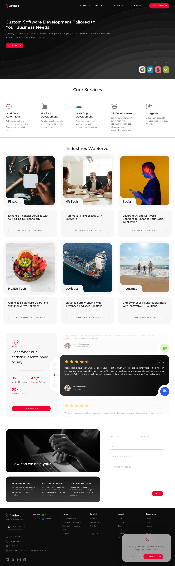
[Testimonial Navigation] (54, 369)
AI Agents (65, 534)
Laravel (149, 518)
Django (148, 522)
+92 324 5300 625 (15, 541)
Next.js (148, 534)
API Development (68, 530)
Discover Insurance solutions (143, 317)
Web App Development (71, 526)
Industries (99, 6)
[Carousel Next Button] (54, 385)
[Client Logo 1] (142, 69)
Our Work (116, 6)
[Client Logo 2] (150, 69)
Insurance (121, 537)
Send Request (158, 6)
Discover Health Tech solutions (29, 317)
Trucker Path (95, 530)
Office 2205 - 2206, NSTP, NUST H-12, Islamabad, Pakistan (28, 550)
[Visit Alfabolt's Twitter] (13, 559)
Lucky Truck (94, 534)
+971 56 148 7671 (14, 536)
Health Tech (122, 530)
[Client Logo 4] (166, 69)
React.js (149, 530)
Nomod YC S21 (95, 518)
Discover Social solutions (143, 230)
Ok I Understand (153, 557)
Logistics (121, 534)
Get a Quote (16, 527)
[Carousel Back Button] (54, 364)
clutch (159, 362)
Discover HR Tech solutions (86, 230)
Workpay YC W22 (96, 522)
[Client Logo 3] (158, 69)
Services (83, 6)
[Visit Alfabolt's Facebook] (25, 559)
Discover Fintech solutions (29, 230)
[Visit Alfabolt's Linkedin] (7, 559)
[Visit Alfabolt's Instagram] (19, 559)
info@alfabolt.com (15, 546)
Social (120, 526)
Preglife (93, 526)
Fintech (120, 518)
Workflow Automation (70, 518)
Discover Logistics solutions (86, 317)
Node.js (149, 526)
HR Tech (121, 522)
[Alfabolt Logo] (12, 6)
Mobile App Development (71, 522)
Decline (135, 557)
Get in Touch (30, 408)
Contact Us (139, 6)
